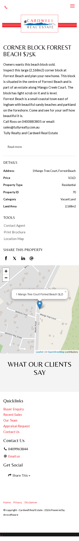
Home (7, 502)
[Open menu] (72, 6)
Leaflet (39, 351)
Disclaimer (31, 502)
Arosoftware (10, 514)
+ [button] (6, 271)
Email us (14, 456)
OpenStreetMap (56, 351)
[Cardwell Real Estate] (39, 23)
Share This (20, 475)
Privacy (17, 502)
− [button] (6, 278)
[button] (38, 232)
